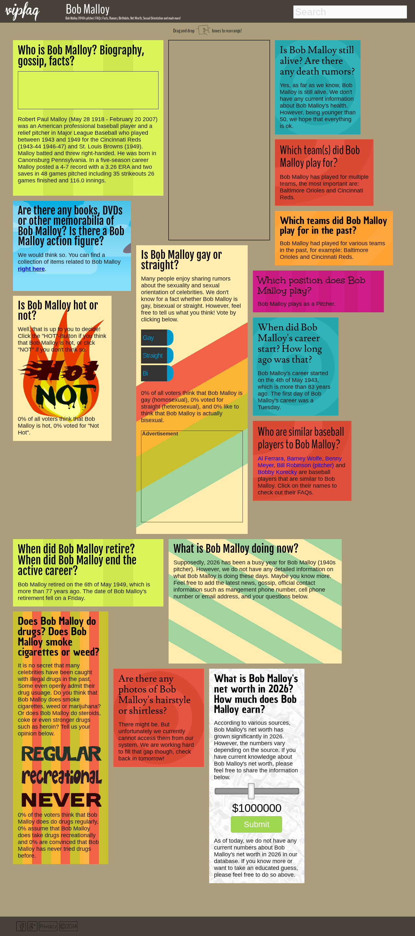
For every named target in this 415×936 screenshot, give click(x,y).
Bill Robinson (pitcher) (305, 465)
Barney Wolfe (304, 458)
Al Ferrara (271, 458)
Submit (256, 824)
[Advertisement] (219, 139)
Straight (152, 355)
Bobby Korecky (277, 472)
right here (31, 268)
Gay (148, 337)
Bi (145, 373)
